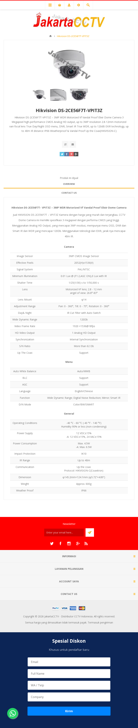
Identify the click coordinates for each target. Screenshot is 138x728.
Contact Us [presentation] (69, 192)
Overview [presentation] (69, 184)
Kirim (69, 711)
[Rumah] (50, 36)
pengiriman (106, 622)
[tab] (69, 184)
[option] (39, 95)
